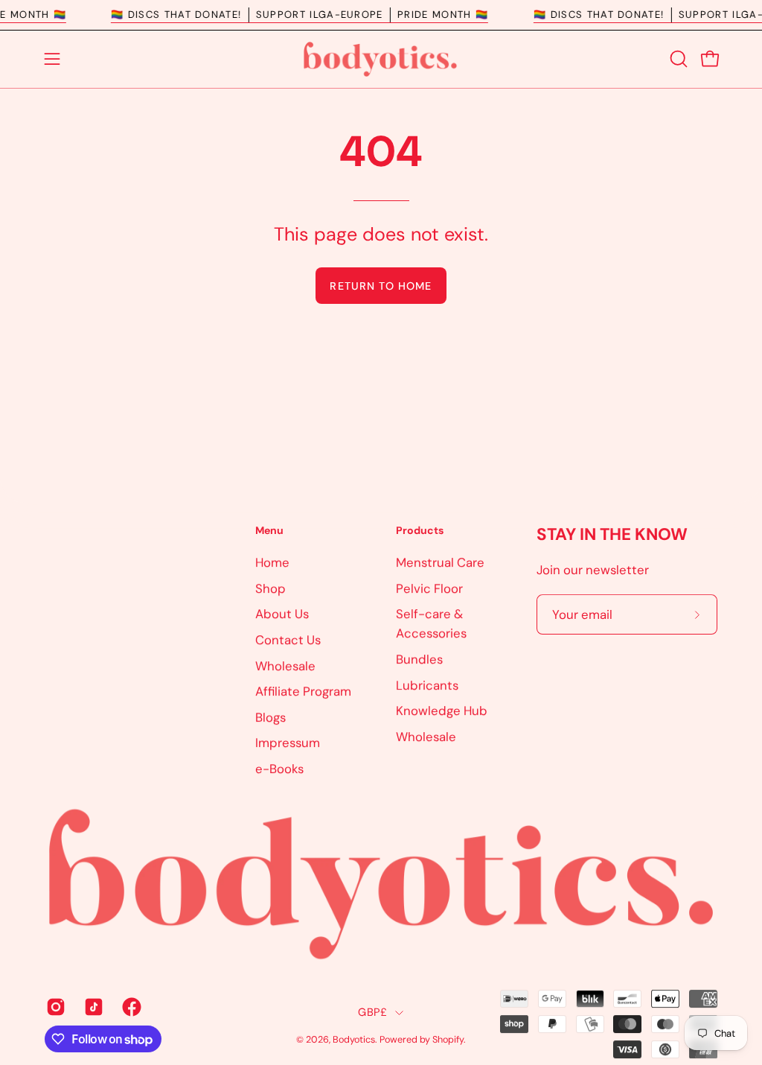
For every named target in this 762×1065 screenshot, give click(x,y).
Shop (270, 587)
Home (272, 562)
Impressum (287, 742)
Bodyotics (354, 1040)
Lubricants (427, 684)
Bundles (419, 659)
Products (420, 530)
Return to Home (381, 286)
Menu (269, 530)
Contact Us (288, 640)
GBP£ (372, 1012)
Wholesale (285, 665)
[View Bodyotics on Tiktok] (92, 1007)
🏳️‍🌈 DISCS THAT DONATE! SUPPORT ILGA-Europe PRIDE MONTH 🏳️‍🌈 (309, 14)
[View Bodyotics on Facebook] (130, 1007)
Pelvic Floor (429, 587)
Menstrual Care (440, 562)
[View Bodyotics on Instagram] (54, 1007)
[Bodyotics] (381, 59)
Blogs (270, 716)
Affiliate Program (303, 691)
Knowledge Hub (441, 710)
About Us (282, 613)
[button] (677, 58)
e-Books (279, 768)
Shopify (448, 1040)
